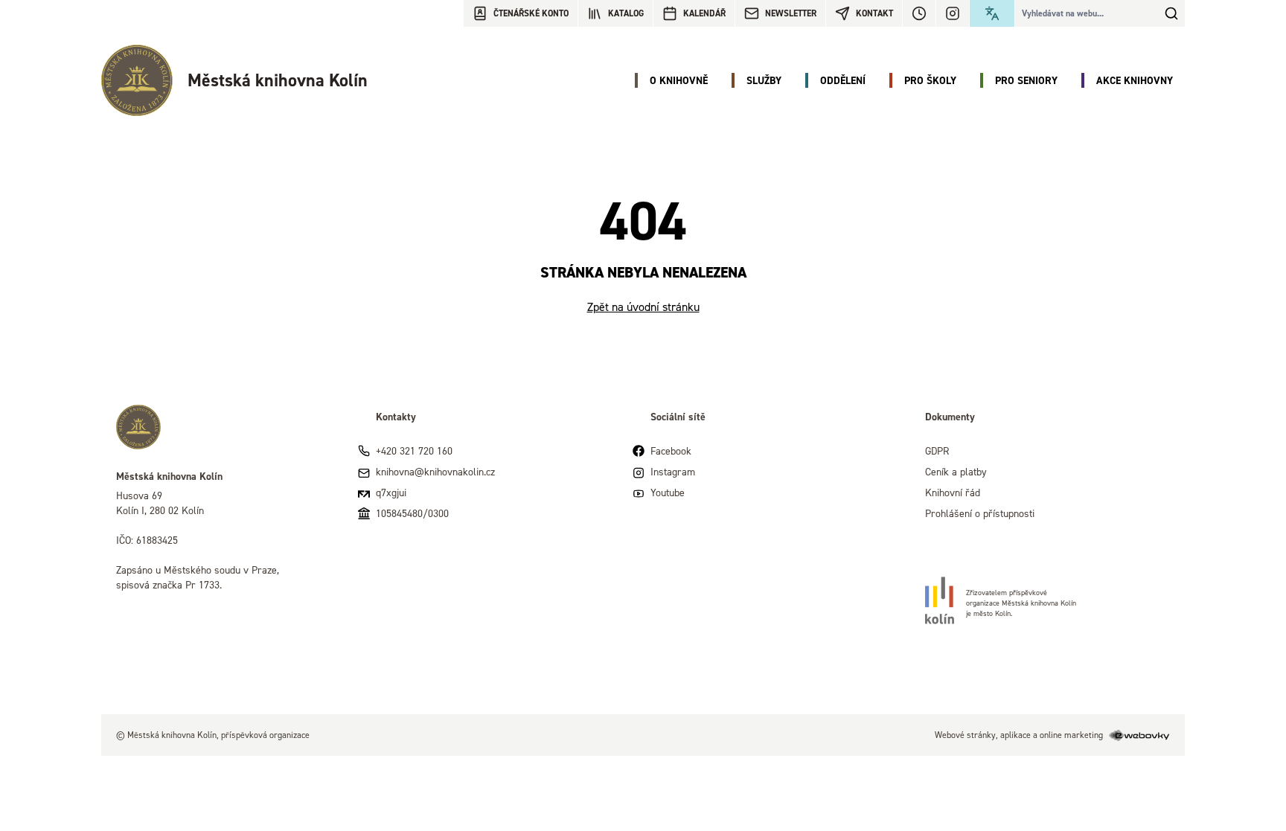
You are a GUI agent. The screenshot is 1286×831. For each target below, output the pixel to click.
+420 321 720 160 (414, 450)
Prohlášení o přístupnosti (979, 513)
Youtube (667, 492)
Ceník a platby (956, 471)
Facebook (670, 450)
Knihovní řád (952, 492)
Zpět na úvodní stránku (643, 306)
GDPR (937, 450)
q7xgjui (391, 492)
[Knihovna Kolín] (231, 427)
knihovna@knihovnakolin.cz (435, 471)
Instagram (672, 471)
